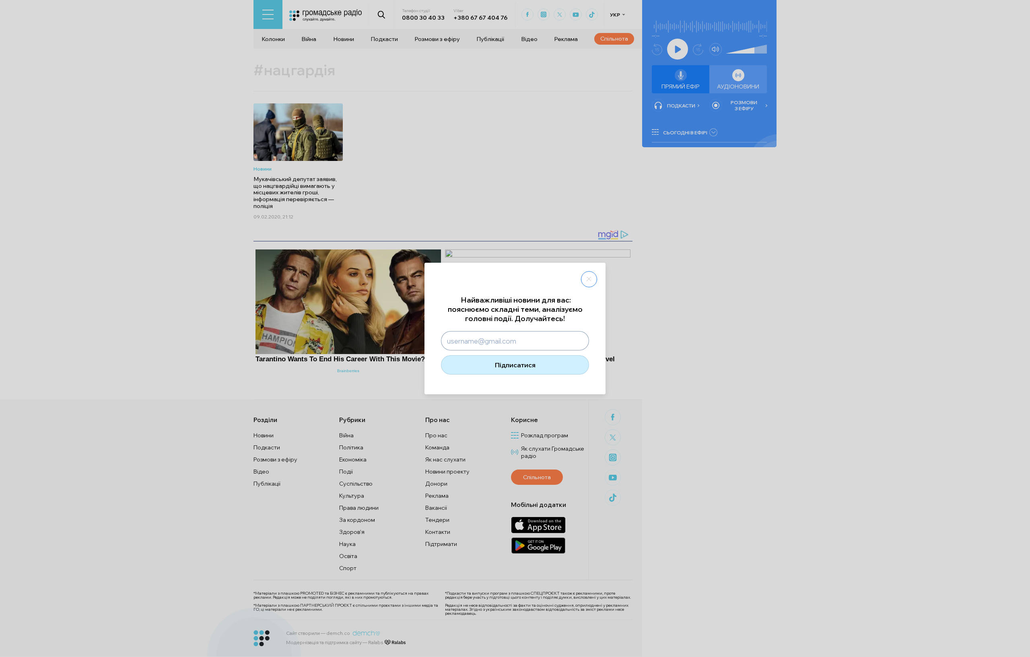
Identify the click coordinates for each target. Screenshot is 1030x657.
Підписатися (515, 365)
